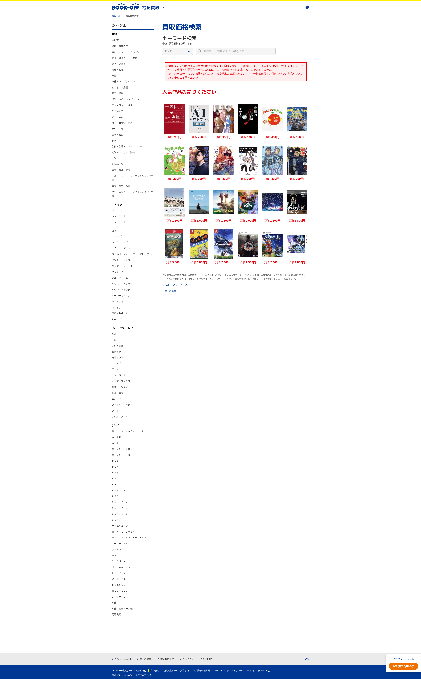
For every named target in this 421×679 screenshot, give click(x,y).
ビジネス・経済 (120, 87)
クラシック (117, 272)
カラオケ (116, 307)
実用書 (115, 40)
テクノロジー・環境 (122, 105)
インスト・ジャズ (121, 260)
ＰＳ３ (115, 472)
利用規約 (154, 670)
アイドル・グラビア (122, 404)
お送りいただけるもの (176, 285)
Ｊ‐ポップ (117, 236)
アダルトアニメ (120, 416)
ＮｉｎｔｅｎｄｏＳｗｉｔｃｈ (128, 431)
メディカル (117, 117)
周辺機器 (116, 614)
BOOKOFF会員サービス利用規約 (128, 670)
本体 (114, 602)
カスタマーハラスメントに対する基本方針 (132, 675)
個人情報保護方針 (201, 670)
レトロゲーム (119, 596)
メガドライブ (119, 579)
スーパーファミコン (122, 543)
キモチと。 (188, 658)
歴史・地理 (117, 128)
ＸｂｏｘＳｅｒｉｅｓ (123, 502)
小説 (114, 158)
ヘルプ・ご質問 (123, 658)
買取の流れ (170, 290)
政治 (114, 75)
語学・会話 (117, 134)
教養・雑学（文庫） (122, 170)
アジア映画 (117, 345)
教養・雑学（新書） (122, 186)
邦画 (114, 334)
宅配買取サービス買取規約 (176, 670)
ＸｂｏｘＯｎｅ (120, 508)
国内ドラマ (117, 351)
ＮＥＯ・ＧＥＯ (120, 591)
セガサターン (119, 573)
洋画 (114, 339)
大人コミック (119, 222)
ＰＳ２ (115, 478)
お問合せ (207, 658)
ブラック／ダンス (121, 248)
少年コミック (119, 210)
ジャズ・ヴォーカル (122, 266)
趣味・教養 (117, 393)
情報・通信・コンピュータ (125, 99)
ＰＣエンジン (119, 585)
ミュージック (119, 375)
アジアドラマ (119, 363)
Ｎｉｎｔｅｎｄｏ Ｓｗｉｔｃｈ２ (130, 537)
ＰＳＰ (115, 496)
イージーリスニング (122, 295)
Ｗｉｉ (115, 443)
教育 (114, 140)
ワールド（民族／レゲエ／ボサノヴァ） (132, 254)
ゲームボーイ (119, 561)
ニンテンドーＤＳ (121, 455)
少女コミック (119, 216)
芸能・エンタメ (120, 387)
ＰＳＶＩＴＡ (119, 490)
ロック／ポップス (121, 242)
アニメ (115, 369)
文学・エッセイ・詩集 (123, 152)
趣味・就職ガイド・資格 (124, 57)
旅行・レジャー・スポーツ (125, 52)
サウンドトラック (121, 289)
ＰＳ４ (115, 466)
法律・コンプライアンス (124, 81)
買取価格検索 (167, 658)
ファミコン (117, 549)
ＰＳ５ (115, 460)
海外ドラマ (117, 357)
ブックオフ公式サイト (256, 670)
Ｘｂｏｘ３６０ (120, 514)
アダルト (116, 410)
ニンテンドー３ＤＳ (122, 449)
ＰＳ (114, 484)
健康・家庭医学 (120, 46)
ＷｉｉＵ (116, 437)
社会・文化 (117, 69)
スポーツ (116, 399)
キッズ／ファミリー (122, 283)
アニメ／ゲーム (120, 278)
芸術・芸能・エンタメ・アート (128, 146)
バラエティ (117, 301)
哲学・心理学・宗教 (122, 123)
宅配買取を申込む (403, 666)
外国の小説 (117, 164)
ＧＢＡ (115, 555)
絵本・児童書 (119, 63)
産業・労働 (117, 93)
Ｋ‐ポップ (117, 319)
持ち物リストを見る (403, 658)
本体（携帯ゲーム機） (123, 608)
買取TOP (116, 16)
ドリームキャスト (121, 567)
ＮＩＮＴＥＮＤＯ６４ (123, 531)
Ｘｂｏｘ (116, 520)
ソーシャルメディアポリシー (228, 670)
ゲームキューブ (120, 525)
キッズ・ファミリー (122, 381)
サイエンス (117, 111)
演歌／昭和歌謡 (120, 313)
